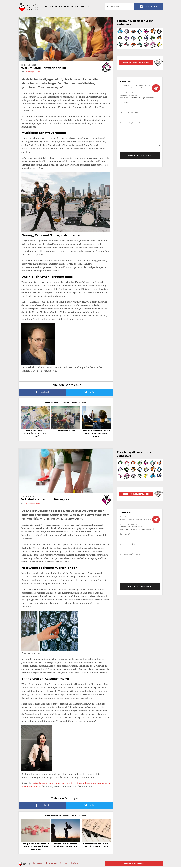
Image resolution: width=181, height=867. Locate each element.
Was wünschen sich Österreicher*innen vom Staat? (35, 433)
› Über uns (63, 863)
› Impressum (37, 863)
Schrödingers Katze (32, 72)
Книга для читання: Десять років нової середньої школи (96, 433)
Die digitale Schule (66, 430)
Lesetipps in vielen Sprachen (136, 63)
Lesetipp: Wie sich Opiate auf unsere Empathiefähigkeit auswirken (35, 846)
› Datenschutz (51, 863)
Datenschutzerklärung (134, 98)
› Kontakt (74, 863)
